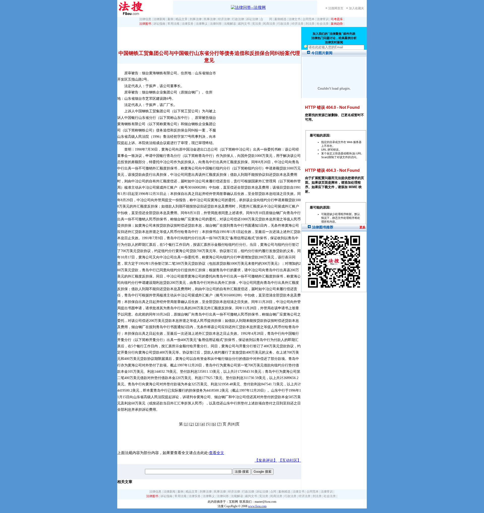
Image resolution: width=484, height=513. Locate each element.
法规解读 (230, 23)
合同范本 (308, 19)
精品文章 (181, 19)
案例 (170, 19)
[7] (219, 424)
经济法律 (224, 19)
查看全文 (216, 453)
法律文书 (294, 19)
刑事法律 (196, 19)
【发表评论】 (266, 460)
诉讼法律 (252, 19)
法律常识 (323, 19)
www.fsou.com (257, 506)
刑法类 (310, 23)
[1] (186, 424)
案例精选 (280, 19)
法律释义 (202, 23)
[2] (191, 424)
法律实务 (188, 23)
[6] (213, 424)
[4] (202, 424)
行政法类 (283, 23)
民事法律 (210, 19)
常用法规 (173, 23)
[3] (197, 424)
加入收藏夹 (356, 8)
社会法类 (323, 23)
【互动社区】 (289, 460)
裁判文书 (244, 23)
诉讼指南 (159, 23)
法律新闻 (159, 19)
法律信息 (145, 19)
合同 (273, 491)
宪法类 (256, 23)
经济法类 (297, 23)
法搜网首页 (335, 8)
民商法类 (269, 23)
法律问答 (216, 23)
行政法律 (238, 19)
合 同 (266, 19)
